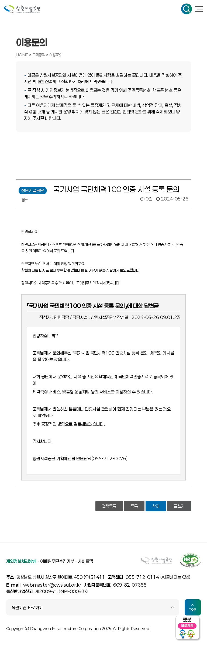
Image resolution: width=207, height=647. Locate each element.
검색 (186, 9)
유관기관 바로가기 (27, 607)
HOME (22, 55)
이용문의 (55, 55)
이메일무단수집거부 (57, 561)
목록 (134, 506)
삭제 (155, 506)
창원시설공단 (22, 9)
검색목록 (109, 506)
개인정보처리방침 (21, 561)
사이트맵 (85, 561)
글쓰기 (179, 506)
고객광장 (39, 55)
